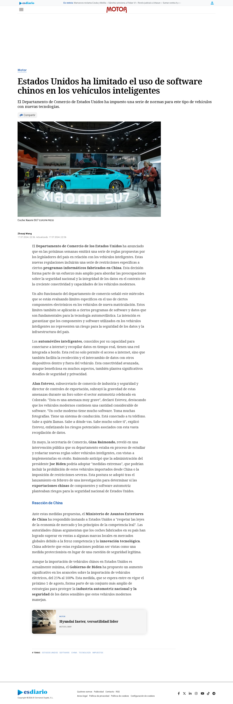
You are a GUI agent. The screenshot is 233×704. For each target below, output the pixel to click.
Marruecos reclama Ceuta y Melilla (90, 3)
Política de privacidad (99, 696)
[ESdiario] (26, 4)
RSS (118, 692)
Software (65, 653)
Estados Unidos (50, 653)
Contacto (109, 692)
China (74, 653)
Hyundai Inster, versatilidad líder (88, 621)
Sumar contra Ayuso (172, 3)
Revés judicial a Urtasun (149, 3)
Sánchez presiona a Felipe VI (122, 3)
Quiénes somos (84, 692)
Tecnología (85, 653)
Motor (22, 70)
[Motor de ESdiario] (116, 10)
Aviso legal (82, 696)
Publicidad (99, 692)
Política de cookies (120, 696)
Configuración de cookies (143, 696)
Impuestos (97, 653)
